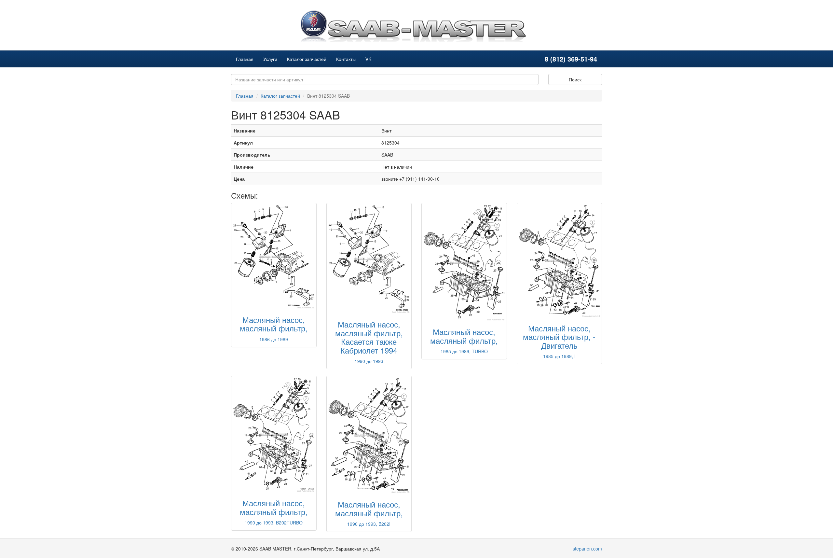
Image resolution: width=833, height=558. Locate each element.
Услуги (270, 59)
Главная (244, 59)
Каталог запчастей (306, 59)
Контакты (346, 59)
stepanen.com (587, 548)
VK (368, 59)
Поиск (575, 79)
